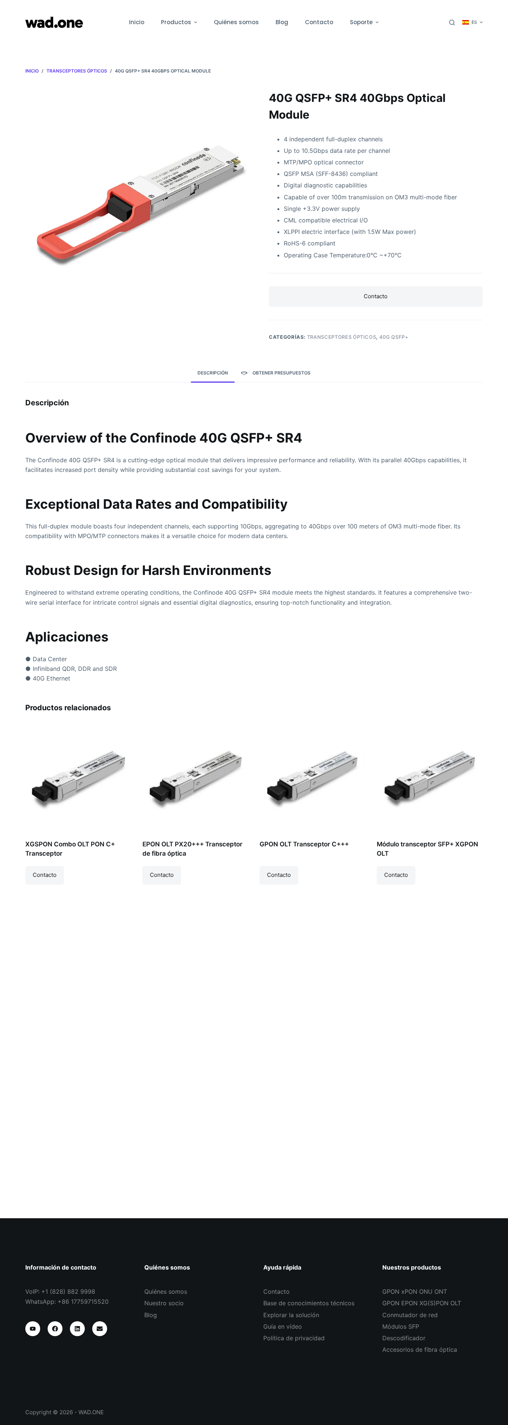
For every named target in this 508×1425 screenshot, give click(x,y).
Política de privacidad (294, 1338)
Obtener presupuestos (282, 373)
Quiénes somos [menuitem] (236, 22)
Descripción (212, 373)
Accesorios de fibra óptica (419, 1349)
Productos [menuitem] (176, 22)
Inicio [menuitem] (136, 22)
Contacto (376, 296)
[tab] (213, 372)
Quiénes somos (165, 1291)
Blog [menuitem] (282, 22)
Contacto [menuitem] (319, 22)
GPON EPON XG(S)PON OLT (421, 1303)
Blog (150, 1315)
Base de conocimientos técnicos (308, 1303)
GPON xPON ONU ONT (414, 1291)
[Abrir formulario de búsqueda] (452, 22)
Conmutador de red (410, 1315)
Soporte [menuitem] (361, 22)
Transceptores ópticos (341, 337)
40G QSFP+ (394, 337)
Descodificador (403, 1338)
